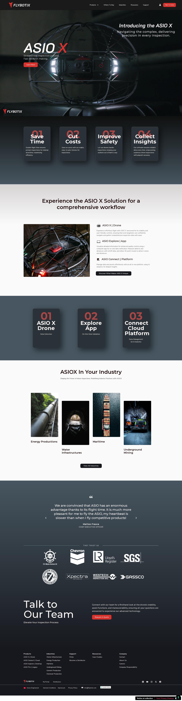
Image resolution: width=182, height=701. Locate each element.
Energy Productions (44, 441)
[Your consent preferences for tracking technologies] (178, 697)
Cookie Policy (106, 687)
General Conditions (49, 688)
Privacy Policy (72, 688)
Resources (134, 5)
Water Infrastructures (72, 451)
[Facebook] (160, 682)
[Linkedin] (143, 682)
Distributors (57, 682)
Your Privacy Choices (165, 698)
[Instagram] (151, 682)
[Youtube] (147, 682)
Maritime (99, 441)
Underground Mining (133, 451)
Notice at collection (145, 698)
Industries (122, 5)
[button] (46, 518)
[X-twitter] (156, 682)
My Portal (46, 682)
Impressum (61, 688)
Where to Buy (109, 5)
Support (146, 5)
